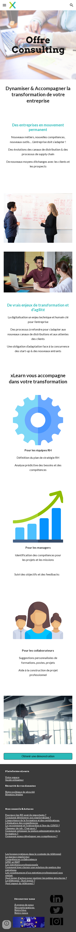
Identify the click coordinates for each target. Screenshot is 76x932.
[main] (38, 45)
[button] (4, 5)
